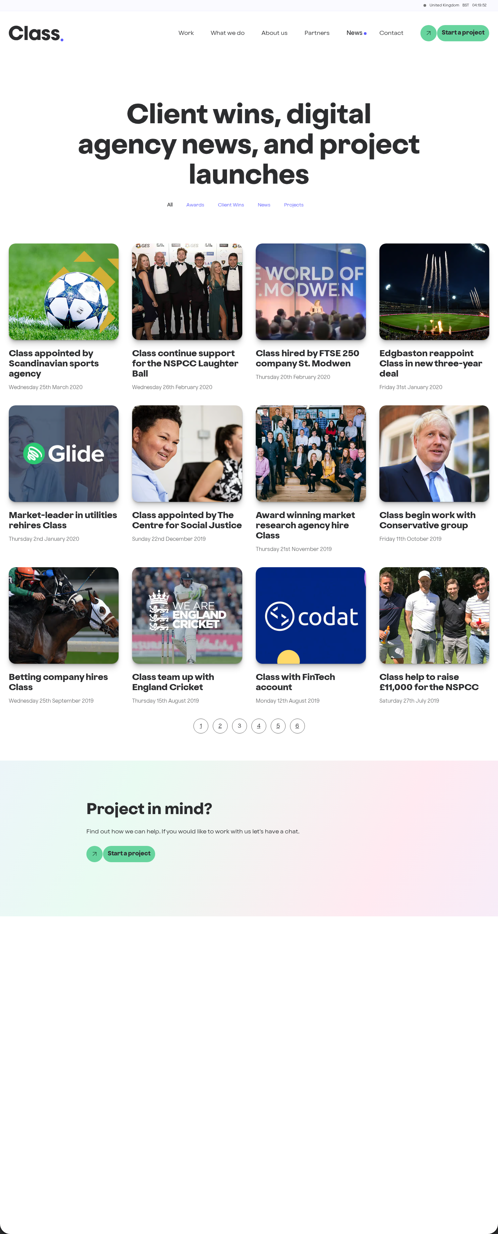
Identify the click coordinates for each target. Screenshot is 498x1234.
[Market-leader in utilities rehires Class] (64, 479)
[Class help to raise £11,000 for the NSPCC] (434, 636)
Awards (195, 205)
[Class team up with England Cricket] (187, 636)
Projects (294, 205)
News (264, 205)
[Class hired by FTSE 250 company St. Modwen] (311, 318)
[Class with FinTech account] (311, 636)
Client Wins (231, 205)
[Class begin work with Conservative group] (434, 479)
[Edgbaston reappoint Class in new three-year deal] (434, 318)
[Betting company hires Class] (64, 636)
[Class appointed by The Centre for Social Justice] (187, 479)
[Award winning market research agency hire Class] (311, 479)
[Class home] (34, 33)
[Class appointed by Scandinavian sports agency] (64, 318)
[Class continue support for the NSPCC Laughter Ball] (187, 318)
